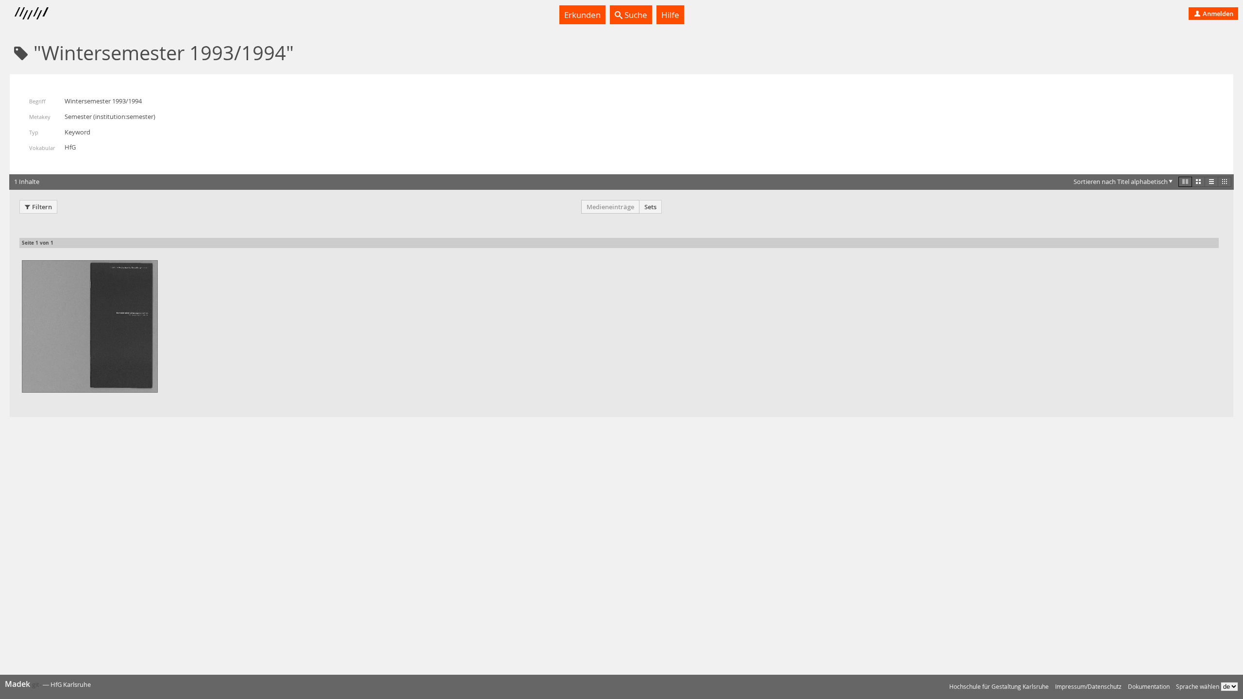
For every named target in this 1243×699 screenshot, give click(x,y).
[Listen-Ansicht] (1211, 181)
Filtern (42, 206)
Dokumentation (1149, 686)
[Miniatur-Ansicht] (1224, 181)
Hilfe (670, 14)
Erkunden (582, 14)
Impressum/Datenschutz (1088, 686)
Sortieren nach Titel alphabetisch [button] (1121, 181)
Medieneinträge (610, 206)
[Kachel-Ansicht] (1185, 181)
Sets (650, 206)
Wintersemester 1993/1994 (103, 101)
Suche (634, 14)
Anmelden (1217, 13)
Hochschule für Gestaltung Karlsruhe (999, 686)
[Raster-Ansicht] (1198, 181)
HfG (70, 147)
